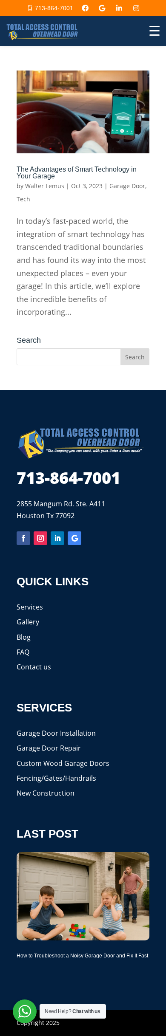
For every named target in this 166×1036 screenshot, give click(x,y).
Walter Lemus (44, 186)
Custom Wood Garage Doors (63, 763)
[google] (102, 8)
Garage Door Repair (49, 748)
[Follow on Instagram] (40, 538)
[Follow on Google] (74, 538)
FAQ (23, 652)
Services (30, 607)
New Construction (45, 793)
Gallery (28, 622)
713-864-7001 (54, 8)
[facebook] (85, 8)
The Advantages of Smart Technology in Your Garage (77, 173)
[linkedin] (119, 8)
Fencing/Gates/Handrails (56, 778)
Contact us (34, 667)
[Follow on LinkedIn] (57, 538)
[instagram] (136, 8)
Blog (24, 637)
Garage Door (127, 186)
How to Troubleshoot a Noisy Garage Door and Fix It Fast (82, 956)
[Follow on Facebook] (23, 538)
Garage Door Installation (56, 733)
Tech (23, 199)
